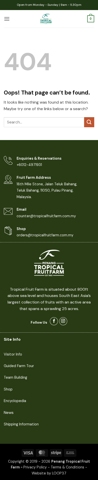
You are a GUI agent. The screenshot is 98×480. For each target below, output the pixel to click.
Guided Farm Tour (19, 366)
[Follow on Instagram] (63, 321)
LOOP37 (59, 473)
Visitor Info (13, 354)
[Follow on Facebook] (54, 321)
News (9, 412)
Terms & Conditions (67, 467)
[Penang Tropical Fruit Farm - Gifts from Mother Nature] (46, 19)
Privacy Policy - (37, 467)
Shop (8, 389)
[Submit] (89, 122)
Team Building (15, 377)
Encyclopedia (15, 401)
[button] (7, 19)
